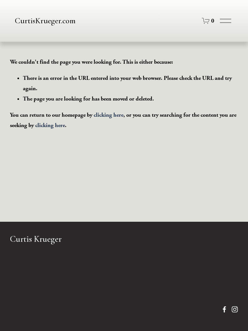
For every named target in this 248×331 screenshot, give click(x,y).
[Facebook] (224, 309)
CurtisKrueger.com (45, 21)
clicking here (108, 115)
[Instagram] (235, 309)
